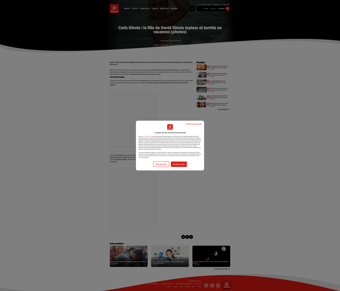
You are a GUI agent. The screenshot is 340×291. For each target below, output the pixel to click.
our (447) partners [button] (147, 136)
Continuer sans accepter (193, 124)
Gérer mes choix (161, 164)
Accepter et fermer (179, 164)
